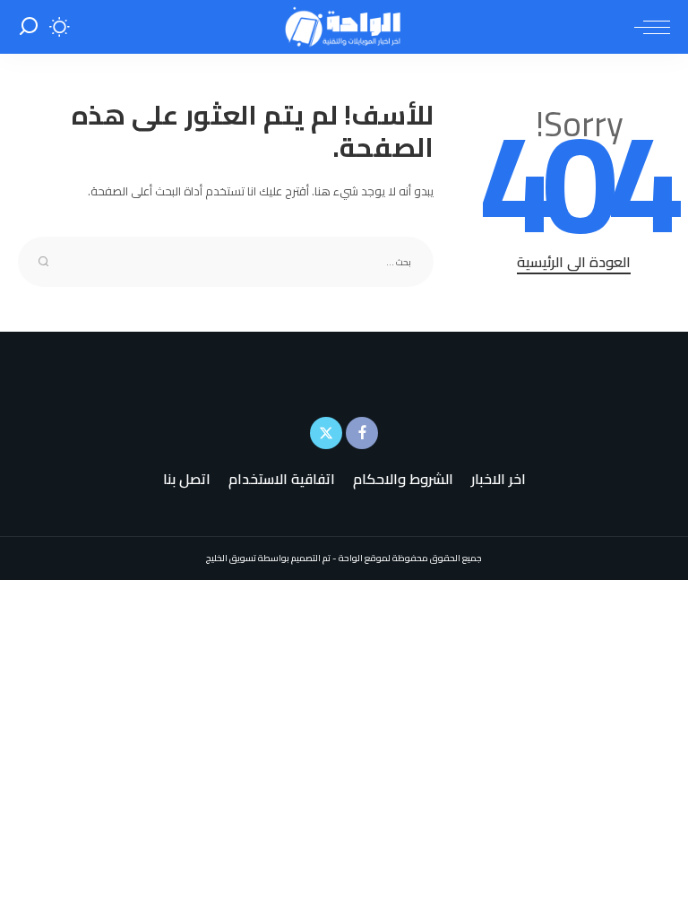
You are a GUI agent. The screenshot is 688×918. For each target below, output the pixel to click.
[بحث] (28, 27)
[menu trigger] (647, 27)
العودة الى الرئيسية (574, 262)
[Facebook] (362, 433)
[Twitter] (326, 433)
